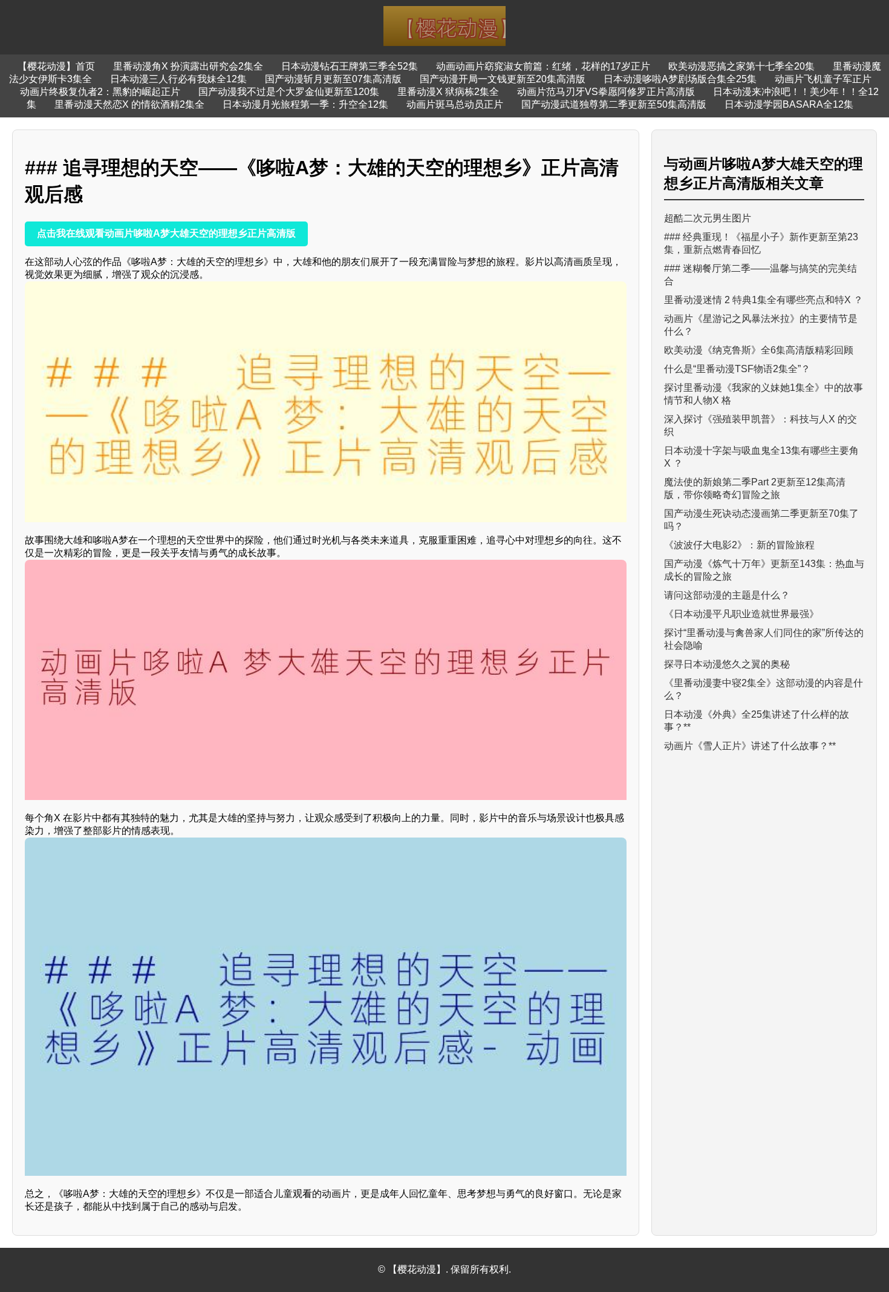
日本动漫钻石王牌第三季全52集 (349, 66)
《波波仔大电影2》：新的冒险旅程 (739, 545)
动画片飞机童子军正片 (823, 79)
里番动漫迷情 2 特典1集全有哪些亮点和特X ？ (763, 300)
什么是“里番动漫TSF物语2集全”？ (737, 369)
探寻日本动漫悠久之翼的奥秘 (727, 664)
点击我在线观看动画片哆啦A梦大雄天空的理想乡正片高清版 (166, 233)
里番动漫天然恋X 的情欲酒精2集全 (129, 104)
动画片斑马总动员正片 (454, 104)
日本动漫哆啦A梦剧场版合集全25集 (680, 79)
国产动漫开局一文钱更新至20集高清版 (502, 79)
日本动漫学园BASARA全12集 (789, 104)
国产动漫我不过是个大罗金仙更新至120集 (288, 92)
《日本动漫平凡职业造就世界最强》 (741, 614)
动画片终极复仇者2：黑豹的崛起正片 (100, 92)
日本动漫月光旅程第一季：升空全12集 (305, 104)
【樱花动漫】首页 (56, 66)
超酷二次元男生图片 (707, 218)
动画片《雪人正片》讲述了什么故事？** (750, 746)
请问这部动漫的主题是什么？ (727, 595)
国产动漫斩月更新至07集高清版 (333, 79)
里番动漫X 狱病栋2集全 (448, 92)
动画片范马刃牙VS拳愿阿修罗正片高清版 (606, 92)
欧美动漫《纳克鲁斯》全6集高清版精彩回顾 (758, 350)
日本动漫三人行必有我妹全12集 (178, 79)
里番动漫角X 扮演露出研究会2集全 (188, 66)
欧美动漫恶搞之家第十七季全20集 (741, 66)
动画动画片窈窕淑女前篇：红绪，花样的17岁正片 (543, 66)
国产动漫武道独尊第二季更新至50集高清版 (613, 104)
